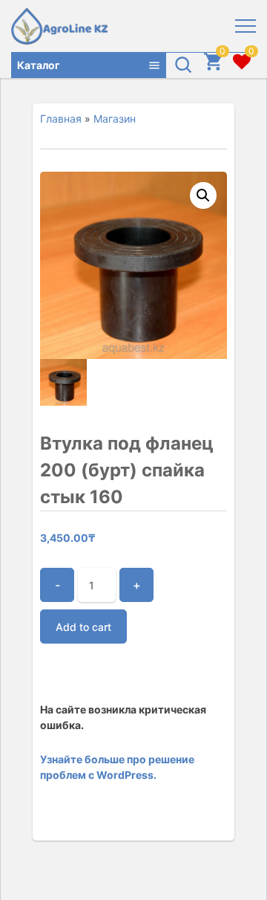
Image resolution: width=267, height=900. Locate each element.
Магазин (114, 118)
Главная (61, 118)
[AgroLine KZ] (59, 26)
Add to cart (83, 627)
